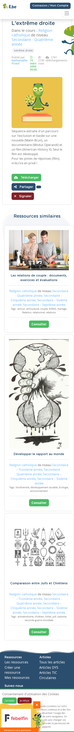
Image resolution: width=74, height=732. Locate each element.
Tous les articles (52, 662)
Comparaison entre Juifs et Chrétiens (39, 583)
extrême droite (23, 50)
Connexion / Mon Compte (50, 5)
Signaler (24, 196)
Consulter (38, 324)
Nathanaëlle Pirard (19, 62)
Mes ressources (17, 677)
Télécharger (29, 177)
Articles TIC (48, 672)
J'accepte (9, 700)
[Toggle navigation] (66, 13)
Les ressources (16, 662)
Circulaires (47, 678)
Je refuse (24, 700)
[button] (38, 187)
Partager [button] (26, 186)
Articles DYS (48, 667)
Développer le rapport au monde (39, 454)
